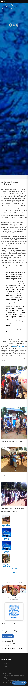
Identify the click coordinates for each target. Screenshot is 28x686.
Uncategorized (5, 187)
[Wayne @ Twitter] (14, 25)
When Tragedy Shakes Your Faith (14, 675)
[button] (2, 2)
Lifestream (7, 673)
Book (5, 664)
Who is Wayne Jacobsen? (11, 680)
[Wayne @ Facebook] (10, 25)
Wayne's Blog (8, 678)
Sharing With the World (18, 346)
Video (5, 666)
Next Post (14, 572)
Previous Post (14, 568)
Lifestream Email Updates (7, 636)
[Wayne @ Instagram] (17, 25)
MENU (6, 2)
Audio (6, 661)
